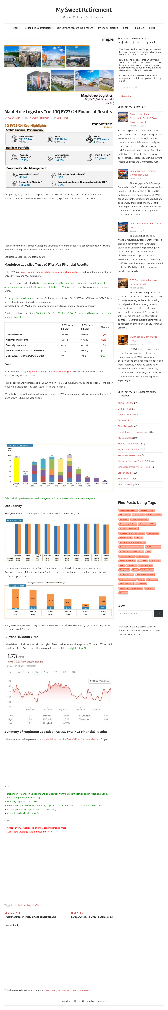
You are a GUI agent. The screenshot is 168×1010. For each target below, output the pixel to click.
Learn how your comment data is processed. (67, 990)
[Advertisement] (59, 222)
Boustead (123, 592)
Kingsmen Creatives (146, 565)
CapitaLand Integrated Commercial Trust (132, 542)
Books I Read (124, 408)
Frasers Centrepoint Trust (139, 519)
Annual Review (125, 403)
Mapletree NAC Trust (126, 574)
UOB (121, 565)
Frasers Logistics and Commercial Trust (132, 533)
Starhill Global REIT (126, 583)
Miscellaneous (125, 438)
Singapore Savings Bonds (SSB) (134, 461)
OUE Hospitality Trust (126, 556)
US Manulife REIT (146, 570)
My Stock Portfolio (108, 28)
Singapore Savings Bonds (128, 510)
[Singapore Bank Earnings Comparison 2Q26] (123, 175)
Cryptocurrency (126, 414)
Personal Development (129, 455)
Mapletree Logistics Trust (29, 905)
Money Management (128, 443)
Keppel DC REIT (143, 556)
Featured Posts (125, 420)
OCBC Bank (142, 560)
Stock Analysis (125, 472)
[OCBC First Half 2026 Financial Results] (123, 228)
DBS (148, 551)
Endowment (124, 519)
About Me (139, 28)
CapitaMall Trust (153, 533)
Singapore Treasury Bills (127, 579)
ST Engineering (141, 583)
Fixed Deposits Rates (147, 510)
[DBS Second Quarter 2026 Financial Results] (123, 284)
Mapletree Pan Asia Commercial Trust (131, 551)
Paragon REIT (124, 570)
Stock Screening (126, 484)
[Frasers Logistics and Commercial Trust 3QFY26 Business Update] (123, 118)
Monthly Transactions (154, 514)
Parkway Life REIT (126, 537)
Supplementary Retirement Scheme (131, 588)
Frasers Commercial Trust (147, 524)
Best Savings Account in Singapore (75, 28)
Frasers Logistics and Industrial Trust (131, 547)
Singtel (141, 579)
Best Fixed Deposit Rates (38, 28)
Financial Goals (138, 514)
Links (152, 28)
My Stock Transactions (129, 449)
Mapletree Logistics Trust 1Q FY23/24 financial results (73, 739)
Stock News (62, 118)
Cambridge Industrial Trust (145, 574)
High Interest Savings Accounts (134, 432)
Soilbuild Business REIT (127, 560)
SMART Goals (155, 560)
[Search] (158, 613)
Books (135, 570)
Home (16, 28)
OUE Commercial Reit (153, 547)
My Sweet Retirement (84, 10)
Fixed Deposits (125, 426)
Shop (125, 28)
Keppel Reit (149, 588)
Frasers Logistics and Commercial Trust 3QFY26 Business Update (143, 118)
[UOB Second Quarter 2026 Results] (123, 341)
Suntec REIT (131, 565)
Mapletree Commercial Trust (128, 528)
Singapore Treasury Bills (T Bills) (134, 467)
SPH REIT (139, 537)
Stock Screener (125, 514)
